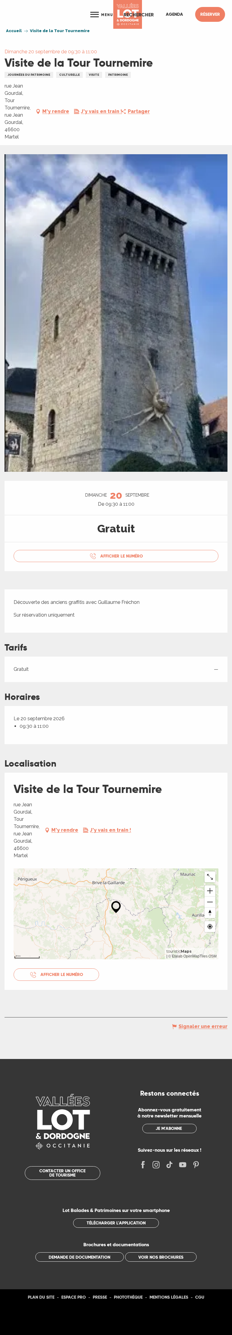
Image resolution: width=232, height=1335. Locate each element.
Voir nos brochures (160, 1257)
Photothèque (128, 1297)
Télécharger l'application (116, 1223)
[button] (139, 14)
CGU (199, 1297)
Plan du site (41, 1297)
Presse (100, 1297)
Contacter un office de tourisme (62, 1173)
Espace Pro (73, 1297)
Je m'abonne (169, 1128)
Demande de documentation (79, 1257)
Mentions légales (169, 1297)
